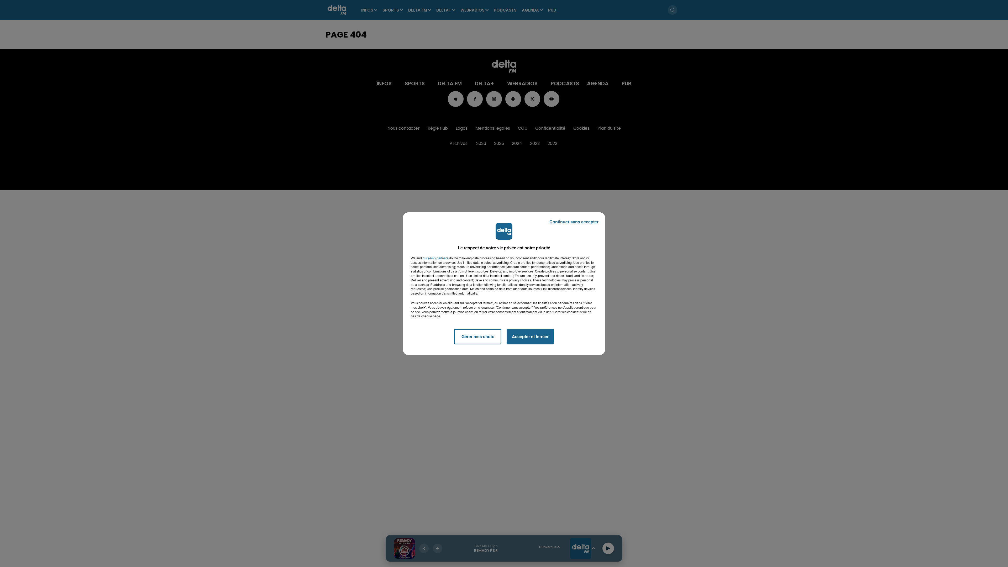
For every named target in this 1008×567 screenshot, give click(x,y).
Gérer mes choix (477, 336)
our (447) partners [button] (435, 258)
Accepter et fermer (530, 336)
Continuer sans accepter (573, 222)
